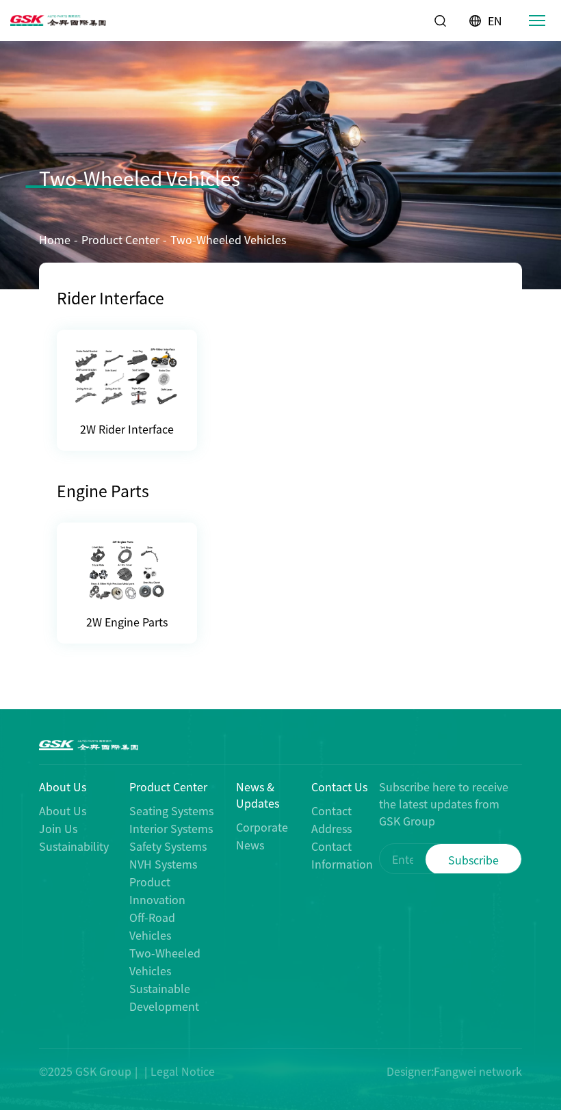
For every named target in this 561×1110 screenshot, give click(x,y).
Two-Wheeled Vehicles (228, 239)
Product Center (120, 239)
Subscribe (473, 859)
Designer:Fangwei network (454, 1071)
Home (54, 239)
